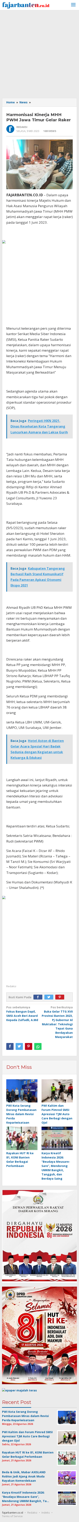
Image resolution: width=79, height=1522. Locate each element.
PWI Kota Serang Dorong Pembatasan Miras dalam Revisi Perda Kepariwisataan (21, 1114)
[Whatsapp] (38, 1046)
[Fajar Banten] (25, 5)
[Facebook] (38, 997)
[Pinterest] (60, 997)
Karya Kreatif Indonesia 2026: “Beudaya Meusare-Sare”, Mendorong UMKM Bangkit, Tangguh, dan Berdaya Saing (56, 1165)
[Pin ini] (28, 1046)
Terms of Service (12, 1516)
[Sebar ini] (10, 1046)
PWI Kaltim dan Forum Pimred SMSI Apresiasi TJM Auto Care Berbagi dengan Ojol (57, 1114)
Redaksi (32, 1512)
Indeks (46, 1512)
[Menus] (73, 5)
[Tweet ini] (19, 1046)
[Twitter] (49, 997)
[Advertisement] (39, 53)
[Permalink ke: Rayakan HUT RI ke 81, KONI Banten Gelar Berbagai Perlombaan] (21, 1138)
